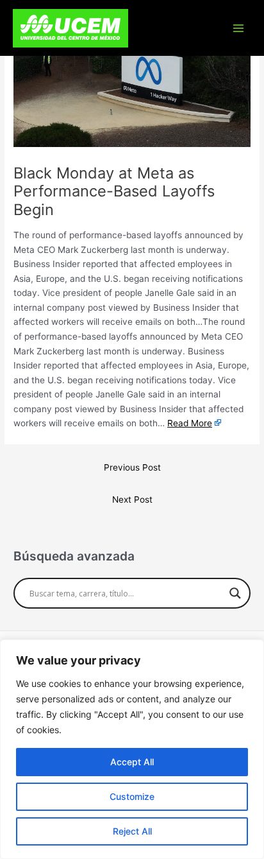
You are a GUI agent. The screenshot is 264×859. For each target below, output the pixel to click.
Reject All (132, 831)
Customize (132, 796)
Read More (189, 423)
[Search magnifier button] (235, 593)
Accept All (132, 761)
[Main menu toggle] (239, 28)
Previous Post (132, 467)
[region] (132, 749)
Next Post (132, 499)
